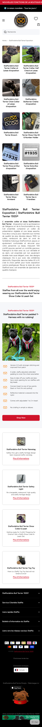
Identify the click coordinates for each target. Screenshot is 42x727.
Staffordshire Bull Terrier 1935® (23, 651)
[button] (21, 670)
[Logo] (21, 20)
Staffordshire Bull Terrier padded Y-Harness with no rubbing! (21, 316)
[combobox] (21, 32)
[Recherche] (4, 32)
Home (4, 40)
